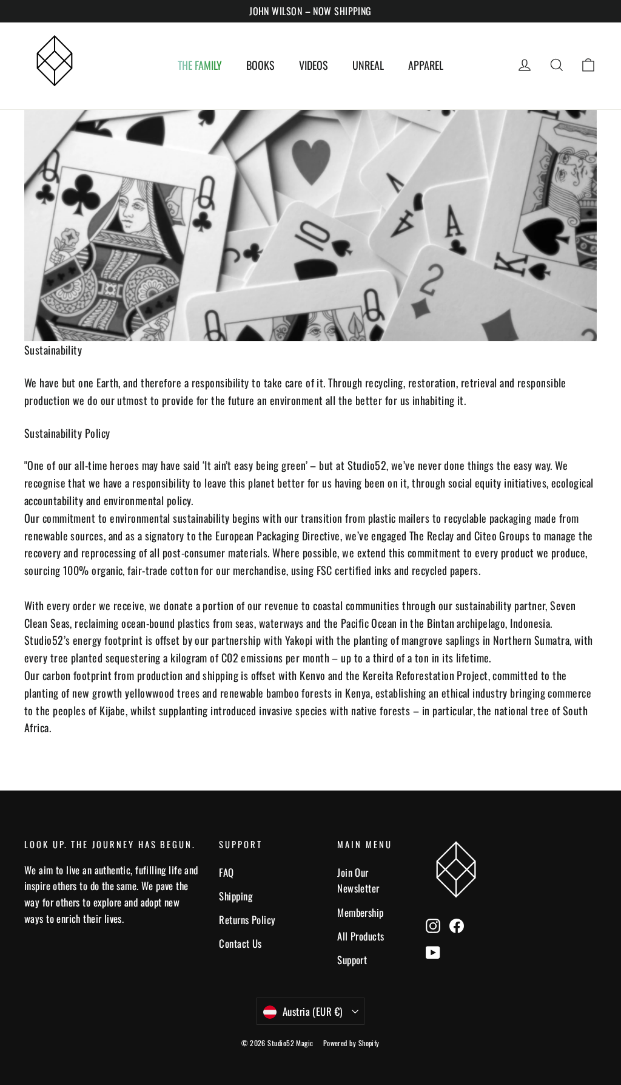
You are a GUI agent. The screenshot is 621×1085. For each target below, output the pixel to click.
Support (352, 959)
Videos (313, 65)
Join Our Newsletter (358, 880)
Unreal (368, 65)
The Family (200, 65)
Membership (360, 912)
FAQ (226, 872)
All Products (360, 936)
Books (260, 65)
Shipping (235, 895)
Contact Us (240, 943)
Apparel (425, 65)
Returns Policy (247, 919)
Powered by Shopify (351, 1043)
